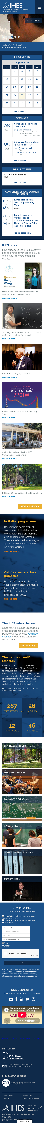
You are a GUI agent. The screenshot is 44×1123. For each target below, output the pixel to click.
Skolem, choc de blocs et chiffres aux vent (21, 1038)
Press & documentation (31, 1098)
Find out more (8, 298)
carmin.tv (20, 993)
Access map (27, 1095)
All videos (27, 646)
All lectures (20, 183)
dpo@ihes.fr (32, 976)
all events (19, 111)
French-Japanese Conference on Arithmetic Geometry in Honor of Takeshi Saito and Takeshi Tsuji (26, 220)
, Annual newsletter (15, 923)
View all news (29, 506)
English (6, 946)
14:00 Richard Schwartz (23, 149)
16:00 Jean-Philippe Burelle (25, 153)
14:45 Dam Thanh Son (27, 132)
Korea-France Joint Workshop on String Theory (24, 202)
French (6, 943)
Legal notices (8, 1095)
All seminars (20, 160)
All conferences (22, 233)
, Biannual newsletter (20, 920)
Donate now (33, 21)
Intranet (6, 1098)
